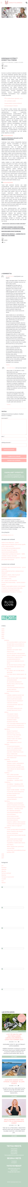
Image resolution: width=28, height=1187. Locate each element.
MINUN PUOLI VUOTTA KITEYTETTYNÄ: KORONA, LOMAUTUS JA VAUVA (14, 735)
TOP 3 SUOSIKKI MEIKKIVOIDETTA (16, 723)
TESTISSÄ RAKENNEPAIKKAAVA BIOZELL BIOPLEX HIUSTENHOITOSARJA (15, 689)
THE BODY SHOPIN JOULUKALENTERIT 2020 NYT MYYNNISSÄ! (15, 704)
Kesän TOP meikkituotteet (14, 748)
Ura (2, 881)
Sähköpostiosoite (6, 442)
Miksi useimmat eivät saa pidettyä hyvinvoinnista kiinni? (14, 1121)
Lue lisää (14, 1056)
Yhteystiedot (14, 1149)
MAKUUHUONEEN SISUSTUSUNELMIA (11, 231)
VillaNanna (14, 1076)
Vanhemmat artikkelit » (14, 460)
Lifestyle (3, 869)
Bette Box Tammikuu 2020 (14, 841)
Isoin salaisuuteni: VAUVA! (14, 742)
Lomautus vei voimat (13, 778)
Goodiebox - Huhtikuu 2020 (15, 780)
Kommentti (4, 418)
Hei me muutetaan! (12, 833)
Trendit (3, 879)
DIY (2, 865)
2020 (22, 62)
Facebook (14, 1161)
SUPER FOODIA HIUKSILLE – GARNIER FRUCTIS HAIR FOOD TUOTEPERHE (13, 234)
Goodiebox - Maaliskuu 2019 (15, 784)
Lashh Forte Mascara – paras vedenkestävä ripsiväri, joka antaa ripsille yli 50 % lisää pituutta (13, 544)
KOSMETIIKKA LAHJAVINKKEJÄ (15, 644)
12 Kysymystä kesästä (13, 746)
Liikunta (3, 871)
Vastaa (8, 365)
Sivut (20, 1182)
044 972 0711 (14, 1170)
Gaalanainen (14, 1031)
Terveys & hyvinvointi (7, 62)
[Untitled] (7, 135)
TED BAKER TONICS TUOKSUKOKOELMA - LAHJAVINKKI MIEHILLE (13, 716)
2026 (12, 1041)
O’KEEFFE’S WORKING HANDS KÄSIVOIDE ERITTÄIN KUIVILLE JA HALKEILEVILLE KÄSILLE (13, 227)
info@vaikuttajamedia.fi (14, 1172)
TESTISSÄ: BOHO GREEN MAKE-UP (16, 674)
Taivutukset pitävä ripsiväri (15, 839)
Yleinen (16, 62)
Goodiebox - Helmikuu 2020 (15, 809)
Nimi (3, 436)
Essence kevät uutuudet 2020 (15, 767)
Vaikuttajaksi (14, 1150)
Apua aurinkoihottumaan (14, 750)
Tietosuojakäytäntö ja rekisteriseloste (14, 1155)
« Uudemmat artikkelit (14, 456)
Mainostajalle (14, 1152)
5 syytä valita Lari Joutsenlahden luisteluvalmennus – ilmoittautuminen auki (14, 1036)
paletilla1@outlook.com (7, 535)
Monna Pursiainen (14, 1116)
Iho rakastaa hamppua (13, 810)
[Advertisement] (14, 37)
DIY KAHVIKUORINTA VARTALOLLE (16, 642)
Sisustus (3, 875)
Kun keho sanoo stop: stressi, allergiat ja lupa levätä (14, 1081)
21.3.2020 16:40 (9, 276)
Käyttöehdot (14, 1153)
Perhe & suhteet (6, 873)
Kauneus (3, 867)
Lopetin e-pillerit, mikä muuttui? (16, 822)
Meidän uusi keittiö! (12, 761)
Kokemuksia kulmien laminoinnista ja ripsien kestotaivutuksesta (13, 818)
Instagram (14, 1162)
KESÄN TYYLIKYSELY (12, 731)
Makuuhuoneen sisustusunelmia (16, 807)
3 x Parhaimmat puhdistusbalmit (10, 548)
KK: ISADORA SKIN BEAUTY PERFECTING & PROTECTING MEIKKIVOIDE (15, 684)
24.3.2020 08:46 (11, 368)
